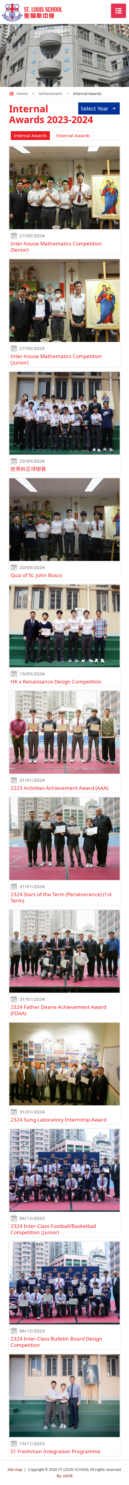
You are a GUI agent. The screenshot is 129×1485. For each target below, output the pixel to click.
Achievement (50, 93)
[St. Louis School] (42, 15)
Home (22, 93)
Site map (15, 1469)
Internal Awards (30, 135)
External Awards (73, 135)
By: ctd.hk (65, 1475)
